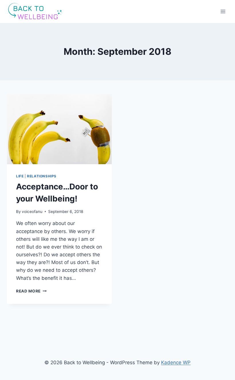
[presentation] (59, 129)
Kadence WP (176, 362)
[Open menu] (223, 11)
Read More (31, 291)
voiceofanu (32, 211)
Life (19, 176)
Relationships (41, 176)
